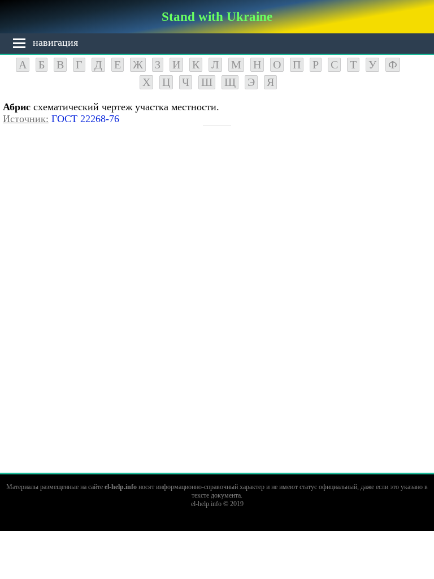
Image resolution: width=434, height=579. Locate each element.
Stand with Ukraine (217, 16)
